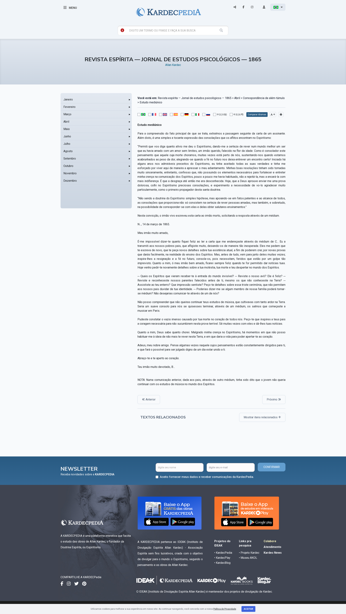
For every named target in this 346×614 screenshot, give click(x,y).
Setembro (69, 158)
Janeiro (68, 99)
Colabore (270, 541)
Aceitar (248, 609)
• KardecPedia (223, 552)
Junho (67, 136)
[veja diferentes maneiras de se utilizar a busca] (122, 30)
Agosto (68, 151)
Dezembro (70, 180)
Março (67, 114)
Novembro (70, 173)
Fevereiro (69, 107)
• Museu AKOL (248, 557)
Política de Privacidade (224, 609)
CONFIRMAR (271, 467)
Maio (66, 129)
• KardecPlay (222, 557)
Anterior (150, 399)
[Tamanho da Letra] (273, 114)
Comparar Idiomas (257, 114)
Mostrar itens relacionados (261, 417)
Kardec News (273, 552)
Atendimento (272, 547)
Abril (66, 121)
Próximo (272, 399)
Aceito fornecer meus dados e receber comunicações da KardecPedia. (207, 477)
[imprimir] (281, 114)
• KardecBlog (222, 562)
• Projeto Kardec (249, 552)
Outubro (68, 166)
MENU (72, 8)
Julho (66, 143)
